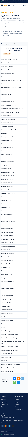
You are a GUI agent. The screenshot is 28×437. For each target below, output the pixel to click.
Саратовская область (7, 281)
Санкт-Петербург (6, 331)
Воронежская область (7, 182)
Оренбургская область (7, 253)
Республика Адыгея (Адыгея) (9, 59)
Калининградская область (8, 193)
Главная (3, 44)
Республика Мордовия (7, 101)
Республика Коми (6, 94)
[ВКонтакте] (14, 378)
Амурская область (6, 154)
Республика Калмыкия (7, 84)
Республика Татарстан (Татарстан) (11, 112)
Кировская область (6, 207)
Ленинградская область (8, 221)
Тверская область (6, 299)
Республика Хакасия (7, 122)
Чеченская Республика (7, 126)
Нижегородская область (8, 239)
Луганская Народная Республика (10, 367)
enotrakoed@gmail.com (7, 417)
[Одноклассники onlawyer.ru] (5, 426)
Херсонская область (7, 371)
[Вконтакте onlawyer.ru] (2, 426)
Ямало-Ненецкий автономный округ (11, 350)
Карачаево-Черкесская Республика (11, 87)
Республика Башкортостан (8, 62)
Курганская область (7, 214)
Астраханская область (7, 161)
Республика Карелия (7, 91)
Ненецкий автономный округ (9, 338)
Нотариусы (4, 404)
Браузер (17, 407)
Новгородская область (7, 242)
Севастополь (5, 360)
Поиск (17, 404)
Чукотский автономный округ (9, 346)
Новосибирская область (8, 246)
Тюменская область (7, 309)
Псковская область (6, 267)
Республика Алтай (6, 69)
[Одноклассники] (18, 378)
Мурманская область (7, 235)
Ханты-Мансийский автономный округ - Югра (12, 342)
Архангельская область (7, 158)
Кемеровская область (7, 204)
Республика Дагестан (7, 73)
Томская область (6, 302)
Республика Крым (6, 357)
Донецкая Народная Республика (10, 364)
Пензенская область (7, 260)
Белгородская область (7, 165)
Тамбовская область (7, 295)
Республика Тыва (6, 115)
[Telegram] (22, 378)
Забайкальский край (7, 320)
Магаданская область (7, 228)
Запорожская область (7, 353)
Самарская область (7, 278)
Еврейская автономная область (10, 334)
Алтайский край (5, 133)
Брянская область (6, 168)
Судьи (3, 407)
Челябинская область (7, 316)
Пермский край (5, 263)
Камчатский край (6, 200)
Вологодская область (7, 179)
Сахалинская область (7, 285)
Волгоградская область (7, 175)
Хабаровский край (6, 151)
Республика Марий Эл (7, 98)
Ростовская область (7, 271)
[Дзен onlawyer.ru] (13, 426)
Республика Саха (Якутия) (8, 105)
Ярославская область (7, 323)
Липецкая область (6, 225)
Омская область (6, 249)
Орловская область (6, 256)
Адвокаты (4, 402)
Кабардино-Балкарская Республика (11, 80)
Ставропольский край (7, 147)
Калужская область (6, 196)
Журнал (3, 399)
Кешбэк (17, 399)
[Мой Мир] (18, 382)
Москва (3, 327)
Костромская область (7, 211)
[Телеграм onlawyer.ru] (9, 426)
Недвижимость (19, 409)
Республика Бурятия (7, 66)
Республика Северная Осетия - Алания (12, 108)
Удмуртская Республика (8, 119)
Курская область (6, 218)
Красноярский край (6, 140)
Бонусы (17, 402)
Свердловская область (7, 288)
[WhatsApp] (14, 382)
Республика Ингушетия (7, 77)
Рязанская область (6, 274)
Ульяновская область (7, 313)
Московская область (7, 232)
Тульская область (6, 306)
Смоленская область (7, 292)
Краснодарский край (7, 136)
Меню (24, 5)
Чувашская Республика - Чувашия (10, 129)
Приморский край (6, 144)
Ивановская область (7, 186)
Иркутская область (6, 189)
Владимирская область (7, 172)
